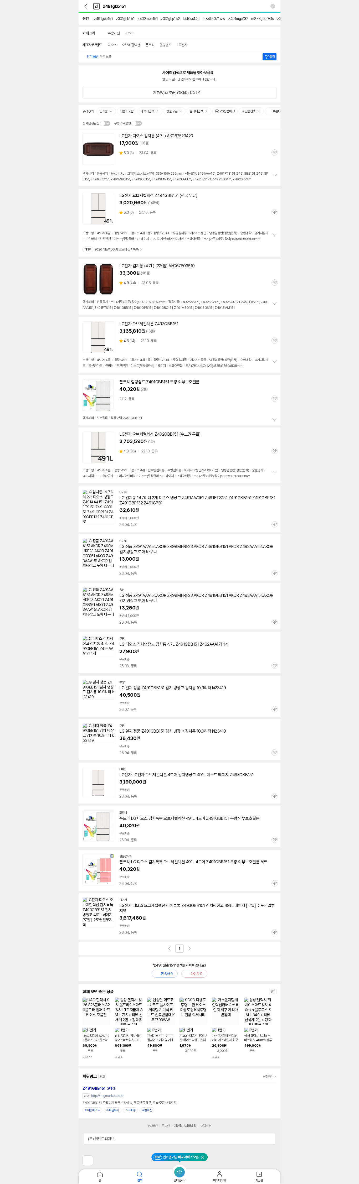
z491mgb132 (238, 19)
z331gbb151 (125, 19)
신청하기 (268, 1076)
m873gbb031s (262, 19)
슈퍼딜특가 (112, 1110)
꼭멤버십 (147, 1110)
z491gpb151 (103, 19)
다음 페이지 (189, 948)
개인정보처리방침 (185, 1126)
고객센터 (205, 1126)
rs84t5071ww (214, 19)
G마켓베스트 (92, 1110)
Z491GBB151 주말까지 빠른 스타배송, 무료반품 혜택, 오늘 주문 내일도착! (130, 1103)
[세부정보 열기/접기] (269, 1138)
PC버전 (153, 1126)
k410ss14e (191, 19)
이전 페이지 (169, 948)
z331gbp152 (170, 19)
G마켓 (99, 1088)
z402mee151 (147, 19)
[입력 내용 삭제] (272, 6)
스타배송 (130, 1110)
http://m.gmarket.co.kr (107, 1096)
